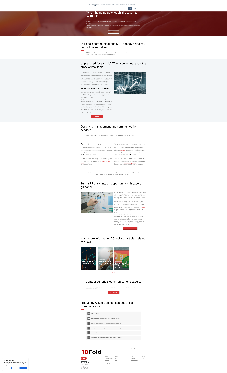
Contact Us (83, 358)
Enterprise (116, 354)
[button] (113, 314)
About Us (143, 356)
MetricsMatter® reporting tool (130, 163)
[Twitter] (84, 361)
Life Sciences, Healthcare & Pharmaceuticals (122, 361)
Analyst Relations (107, 353)
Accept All (23, 368)
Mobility (116, 356)
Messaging (106, 356)
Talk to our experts (113, 292)
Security (116, 358)
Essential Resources (134, 360)
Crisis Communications (108, 361)
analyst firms (142, 207)
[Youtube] (88, 361)
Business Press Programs (109, 358)
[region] (15, 364)
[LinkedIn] (86, 361)
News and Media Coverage (135, 354)
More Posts (113, 272)
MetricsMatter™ (107, 363)
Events (132, 356)
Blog (132, 353)
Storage (116, 360)
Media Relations (107, 354)
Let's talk (113, 32)
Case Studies (133, 358)
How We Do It (144, 353)
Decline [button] (135, 8)
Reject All (15, 368)
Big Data (116, 353)
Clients (143, 354)
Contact (143, 358)
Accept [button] (130, 8)
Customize (8, 368)
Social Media (107, 360)
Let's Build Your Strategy (130, 228)
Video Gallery (133, 361)
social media (122, 150)
